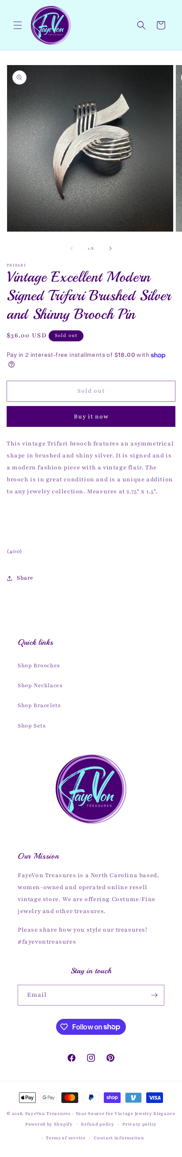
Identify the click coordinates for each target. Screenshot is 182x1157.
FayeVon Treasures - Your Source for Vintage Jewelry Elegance (100, 1113)
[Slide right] (110, 248)
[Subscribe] (154, 995)
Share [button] (25, 577)
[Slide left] (71, 248)
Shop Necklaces (40, 685)
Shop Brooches (39, 665)
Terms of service (65, 1138)
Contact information (119, 1138)
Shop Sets (32, 725)
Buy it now (91, 417)
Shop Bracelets (39, 705)
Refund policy (97, 1124)
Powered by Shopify (49, 1124)
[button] (17, 25)
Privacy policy (139, 1124)
